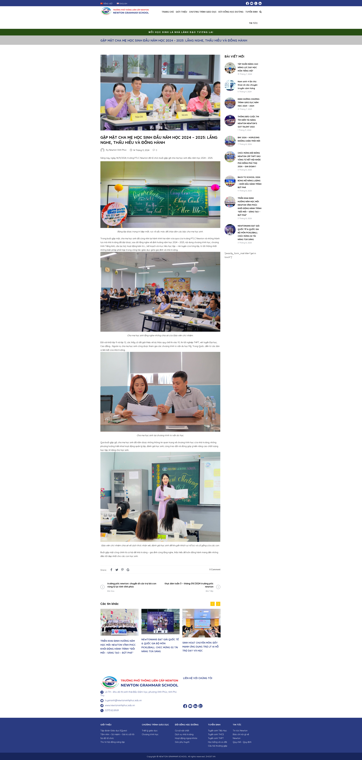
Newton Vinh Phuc (118, 150)
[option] (119, 632)
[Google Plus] (128, 570)
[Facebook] (111, 570)
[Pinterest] (122, 570)
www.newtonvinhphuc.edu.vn (120, 705)
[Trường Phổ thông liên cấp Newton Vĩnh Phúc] (124, 10)
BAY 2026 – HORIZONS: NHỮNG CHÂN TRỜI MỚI (249, 139)
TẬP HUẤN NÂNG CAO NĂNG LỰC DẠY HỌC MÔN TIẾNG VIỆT (248, 67)
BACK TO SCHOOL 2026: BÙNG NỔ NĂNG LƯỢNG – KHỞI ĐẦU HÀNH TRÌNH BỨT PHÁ (249, 182)
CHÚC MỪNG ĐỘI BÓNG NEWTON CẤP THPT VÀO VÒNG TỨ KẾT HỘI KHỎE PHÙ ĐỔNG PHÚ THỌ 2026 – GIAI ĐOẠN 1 (249, 160)
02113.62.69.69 (112, 710)
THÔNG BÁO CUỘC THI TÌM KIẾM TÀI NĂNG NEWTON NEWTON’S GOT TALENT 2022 (248, 121)
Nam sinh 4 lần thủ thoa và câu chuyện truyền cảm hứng (248, 85)
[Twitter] (116, 570)
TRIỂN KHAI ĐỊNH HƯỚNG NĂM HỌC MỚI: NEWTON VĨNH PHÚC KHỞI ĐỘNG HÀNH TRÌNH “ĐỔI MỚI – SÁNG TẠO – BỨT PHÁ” (249, 206)
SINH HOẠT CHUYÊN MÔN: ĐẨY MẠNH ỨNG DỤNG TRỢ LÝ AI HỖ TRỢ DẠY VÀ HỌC (159, 646)
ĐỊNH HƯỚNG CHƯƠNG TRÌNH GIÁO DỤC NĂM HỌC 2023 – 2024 (248, 102)
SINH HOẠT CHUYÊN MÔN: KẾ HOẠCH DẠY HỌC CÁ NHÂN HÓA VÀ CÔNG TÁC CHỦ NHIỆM (200, 646)
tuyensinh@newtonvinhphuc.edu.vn (123, 700)
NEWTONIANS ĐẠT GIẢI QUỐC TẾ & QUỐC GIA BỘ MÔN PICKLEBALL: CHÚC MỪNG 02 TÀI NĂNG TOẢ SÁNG (248, 233)
